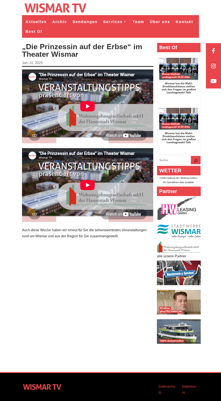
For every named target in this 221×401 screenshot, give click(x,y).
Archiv (59, 22)
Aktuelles (36, 22)
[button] (9, 391)
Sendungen (85, 22)
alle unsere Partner (171, 256)
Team (138, 22)
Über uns (160, 22)
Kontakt (184, 22)
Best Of (33, 31)
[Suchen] (196, 160)
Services (113, 22)
